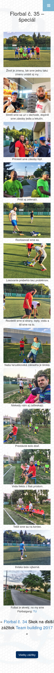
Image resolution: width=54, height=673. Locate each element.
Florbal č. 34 (15, 621)
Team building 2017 (34, 627)
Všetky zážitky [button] (27, 655)
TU (35, 611)
